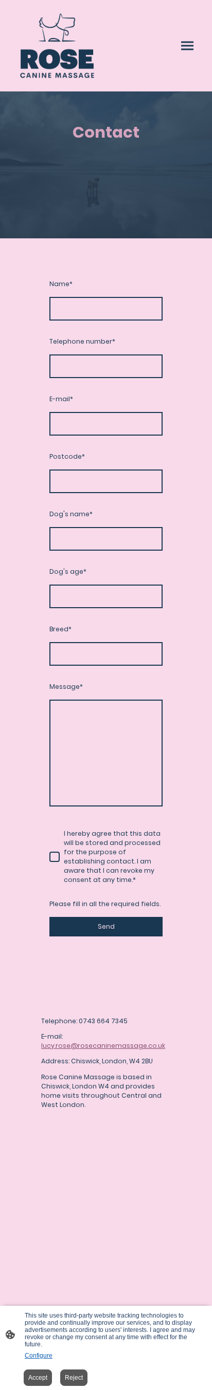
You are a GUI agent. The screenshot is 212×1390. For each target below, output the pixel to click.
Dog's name (71, 514)
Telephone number (82, 341)
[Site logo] (57, 46)
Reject (74, 1377)
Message (66, 686)
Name (61, 283)
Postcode (67, 456)
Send (106, 926)
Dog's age (67, 571)
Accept (37, 1377)
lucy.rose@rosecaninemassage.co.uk (103, 1045)
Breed (60, 629)
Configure (38, 1355)
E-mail (61, 399)
